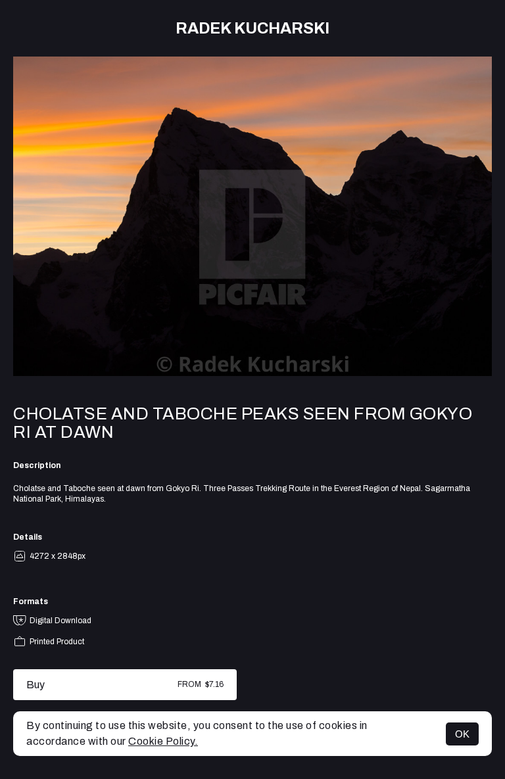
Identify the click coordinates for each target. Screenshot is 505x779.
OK (462, 734)
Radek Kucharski (252, 28)
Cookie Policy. (163, 741)
